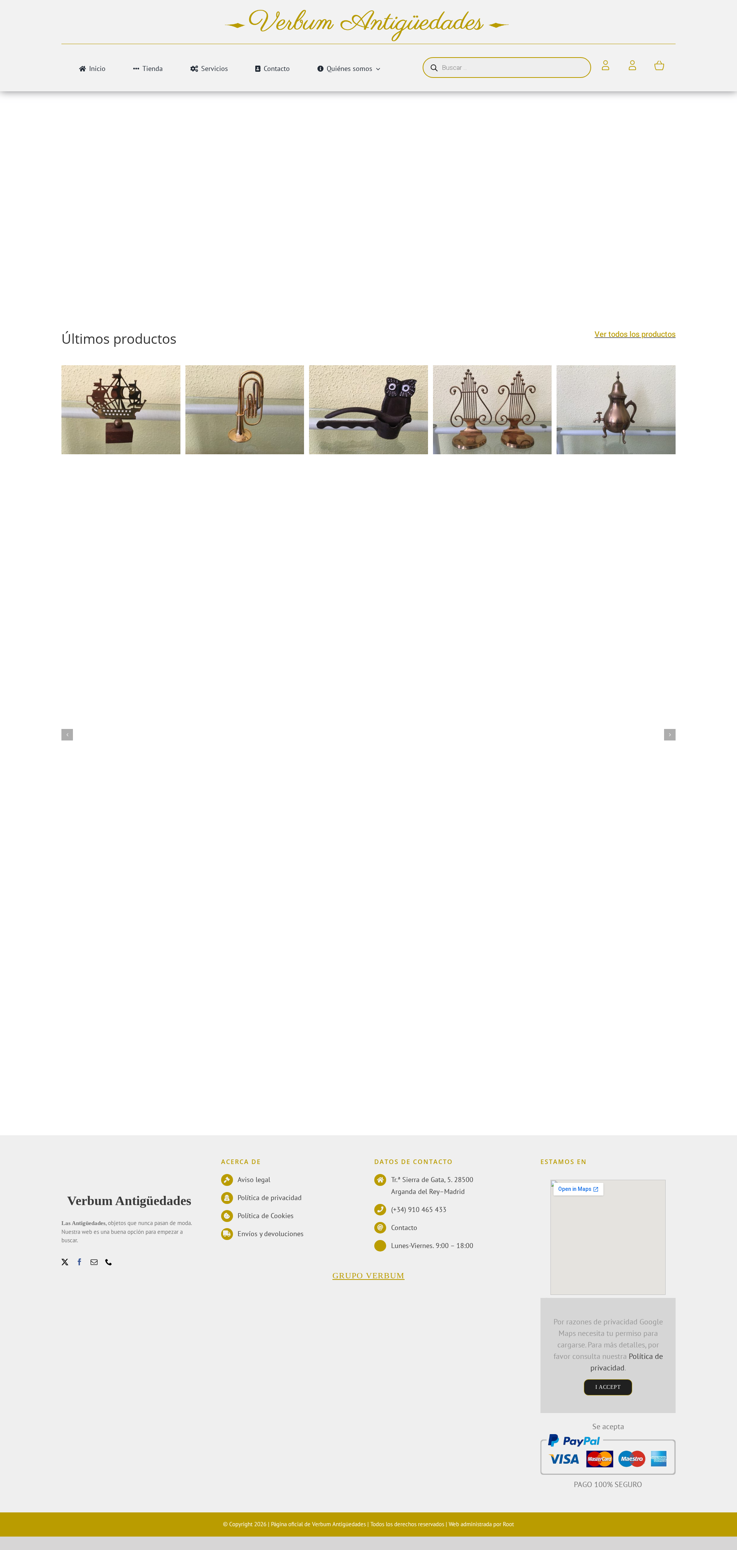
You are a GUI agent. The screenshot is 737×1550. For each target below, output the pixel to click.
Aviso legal (254, 1179)
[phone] (108, 1261)
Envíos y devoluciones (271, 1233)
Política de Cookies (266, 1215)
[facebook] (79, 1261)
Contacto (404, 1227)
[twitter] (64, 1261)
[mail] (94, 1261)
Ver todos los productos (635, 334)
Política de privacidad (270, 1197)
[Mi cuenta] (632, 65)
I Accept (608, 1387)
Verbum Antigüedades (129, 1201)
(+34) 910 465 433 (418, 1209)
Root (508, 1524)
